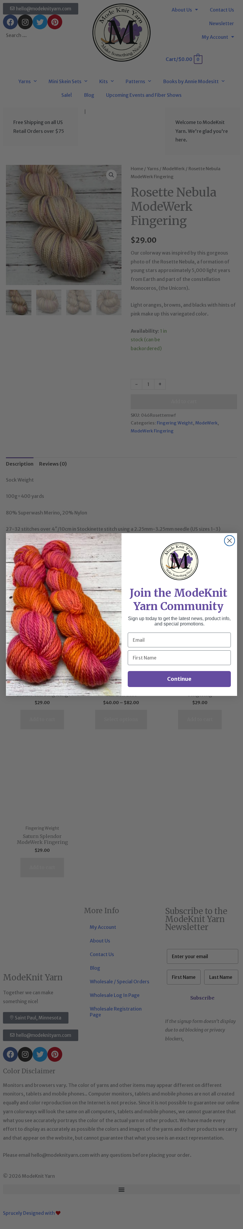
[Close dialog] (229, 540)
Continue (179, 678)
